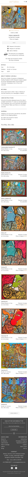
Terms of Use (18, 473)
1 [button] (9, 30)
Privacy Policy (10, 473)
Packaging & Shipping (21, 441)
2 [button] (11, 30)
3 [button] (12, 30)
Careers (25, 444)
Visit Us (25, 448)
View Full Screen (14, 32)
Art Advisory (4, 441)
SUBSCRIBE (14, 429)
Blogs (2, 448)
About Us (3, 439)
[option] (14, 17)
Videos (3, 446)
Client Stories (4, 442)
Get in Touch (23, 446)
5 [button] (15, 30)
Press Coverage (5, 444)
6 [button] (16, 30)
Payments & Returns (22, 442)
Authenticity (24, 439)
